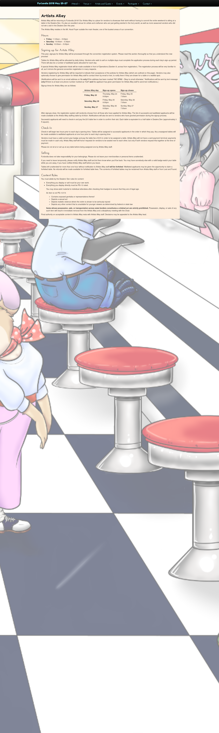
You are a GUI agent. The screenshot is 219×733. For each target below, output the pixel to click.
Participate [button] (133, 3)
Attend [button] (74, 3)
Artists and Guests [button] (103, 3)
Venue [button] (86, 3)
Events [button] (119, 3)
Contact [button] (146, 3)
